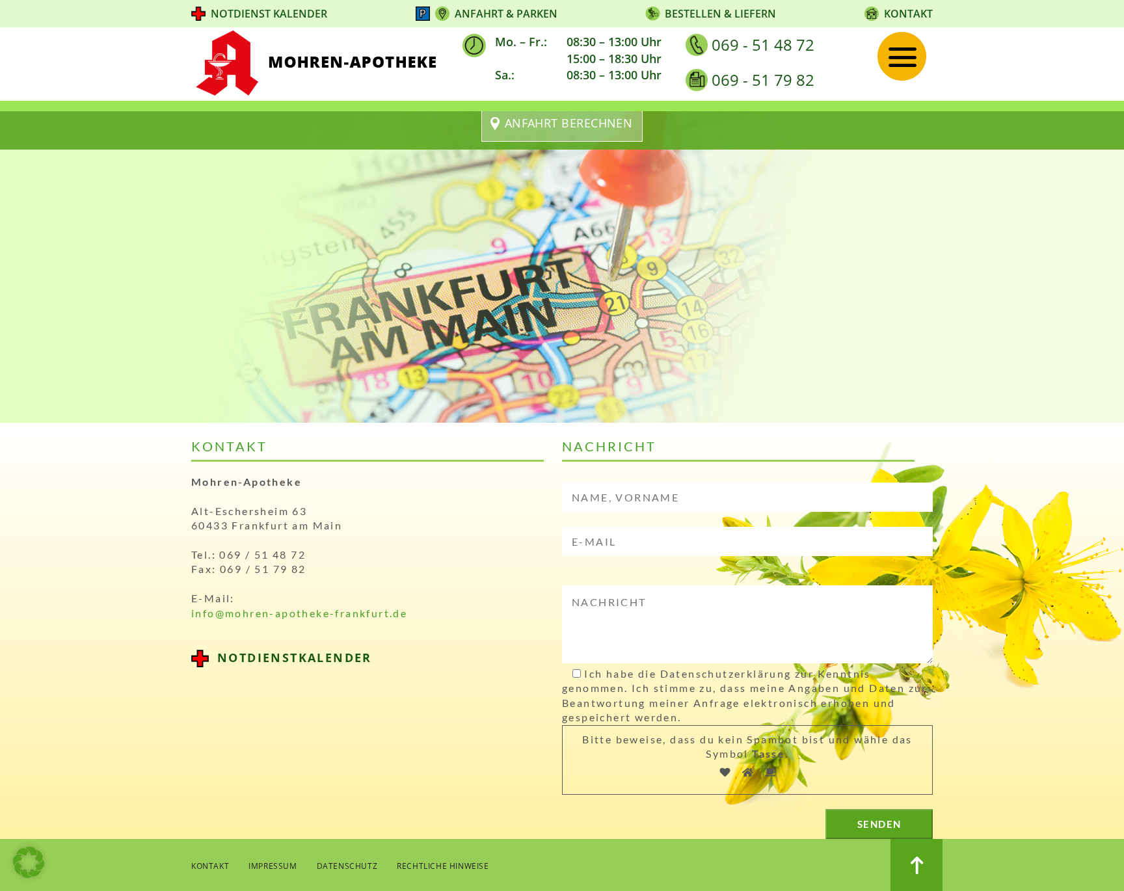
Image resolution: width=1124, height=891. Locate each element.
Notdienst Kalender (269, 14)
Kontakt (908, 14)
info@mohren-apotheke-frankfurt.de (299, 613)
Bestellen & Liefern (720, 14)
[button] (28, 862)
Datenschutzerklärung (726, 673)
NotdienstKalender (294, 657)
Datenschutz (347, 865)
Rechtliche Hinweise (442, 865)
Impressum (272, 865)
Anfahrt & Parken (506, 14)
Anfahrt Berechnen (569, 123)
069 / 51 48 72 (262, 554)
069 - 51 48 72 (763, 44)
